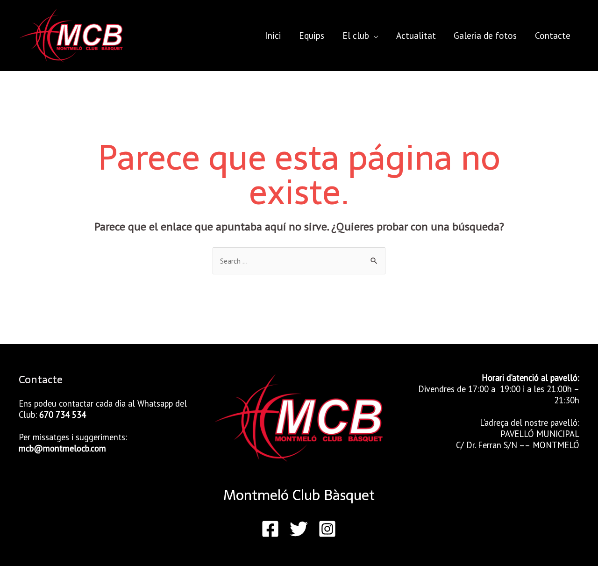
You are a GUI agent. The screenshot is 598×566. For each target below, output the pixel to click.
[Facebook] (270, 529)
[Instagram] (327, 529)
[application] (373, 35)
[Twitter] (299, 529)
